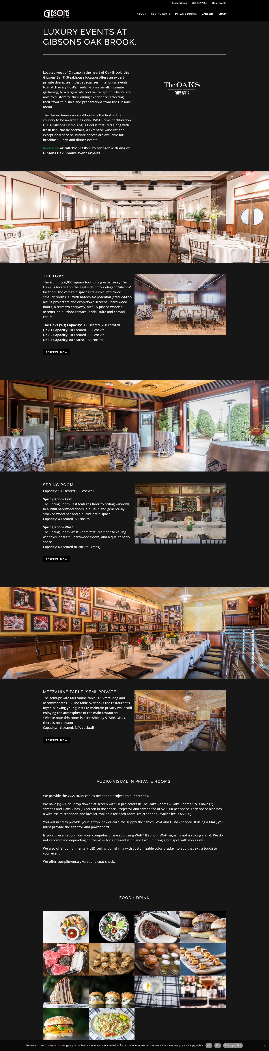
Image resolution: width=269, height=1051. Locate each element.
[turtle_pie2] (66, 1006)
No (218, 1045)
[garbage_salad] (111, 1039)
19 (194, 327)
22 (203, 327)
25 (213, 327)
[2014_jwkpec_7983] (157, 942)
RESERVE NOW (57, 352)
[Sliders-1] (203, 942)
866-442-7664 (199, 3)
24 (209, 327)
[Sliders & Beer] (157, 974)
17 (188, 327)
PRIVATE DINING (186, 13)
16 (185, 327)
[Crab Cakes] (111, 974)
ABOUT (141, 13)
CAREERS (208, 13)
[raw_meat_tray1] (66, 974)
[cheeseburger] (66, 1039)
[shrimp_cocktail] (66, 942)
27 (219, 327)
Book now (51, 148)
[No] (264, 1045)
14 (178, 327)
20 (197, 327)
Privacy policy (233, 1045)
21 (200, 327)
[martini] (157, 1006)
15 (181, 327)
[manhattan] (203, 1006)
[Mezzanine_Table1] (180, 749)
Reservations (179, 3)
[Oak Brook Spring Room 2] (180, 540)
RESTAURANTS (160, 13)
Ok (209, 1045)
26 (216, 327)
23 (206, 327)
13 (175, 327)
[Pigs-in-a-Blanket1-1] (203, 974)
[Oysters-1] (111, 942)
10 (166, 327)
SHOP (222, 13)
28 (222, 327)
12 (172, 327)
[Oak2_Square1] (180, 334)
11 (169, 327)
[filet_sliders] (111, 1006)
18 (191, 327)
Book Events (219, 3)
